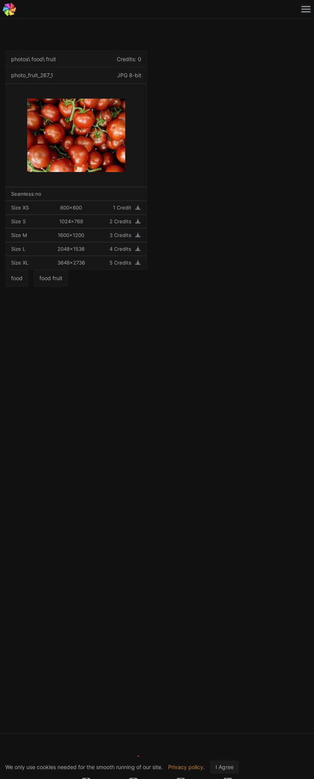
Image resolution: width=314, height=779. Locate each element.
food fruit (50, 278)
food (37, 59)
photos (19, 59)
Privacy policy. (186, 767)
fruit (51, 59)
